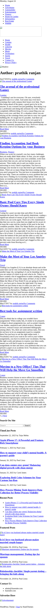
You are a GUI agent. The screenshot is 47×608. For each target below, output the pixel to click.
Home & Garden (11, 16)
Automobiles (10, 10)
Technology (9, 53)
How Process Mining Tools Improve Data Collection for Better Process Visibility (21, 491)
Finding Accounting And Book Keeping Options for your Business (22, 145)
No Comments (28, 79)
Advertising (9, 7)
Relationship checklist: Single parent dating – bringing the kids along (23, 572)
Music (7, 51)
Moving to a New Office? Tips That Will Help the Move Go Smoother (22, 368)
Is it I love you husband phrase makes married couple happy (19, 541)
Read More (4, 129)
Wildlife (8, 23)
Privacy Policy (11, 62)
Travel (7, 58)
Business (3, 152)
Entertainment (10, 12)
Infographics (10, 19)
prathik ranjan (17, 79)
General (3, 211)
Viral (18, 607)
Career (2, 316)
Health (7, 44)
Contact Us (9, 60)
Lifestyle (8, 47)
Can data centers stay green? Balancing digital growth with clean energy (20, 466)
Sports (7, 56)
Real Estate (9, 21)
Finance (8, 14)
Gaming (8, 42)
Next (5, 416)
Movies (8, 49)
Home (7, 5)
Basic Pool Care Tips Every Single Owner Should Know (22, 203)
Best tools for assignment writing (21, 311)
